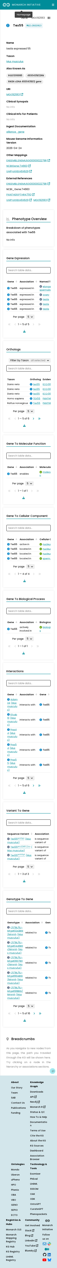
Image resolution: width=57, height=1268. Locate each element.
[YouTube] (44, 1259)
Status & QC (37, 1112)
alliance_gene (15, 132)
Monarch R (36, 1107)
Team (14, 1092)
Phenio (15, 1189)
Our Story (16, 1087)
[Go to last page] (38, 418)
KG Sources (37, 1145)
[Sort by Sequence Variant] (31, 833)
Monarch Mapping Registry (11, 1238)
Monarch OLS (13, 1229)
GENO (14, 1204)
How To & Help (38, 1117)
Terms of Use (37, 1130)
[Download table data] (23, 331)
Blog (28, 1235)
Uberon (15, 1174)
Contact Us (18, 1102)
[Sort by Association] (36, 281)
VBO (13, 1199)
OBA (13, 1194)
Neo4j (34, 1101)
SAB (13, 1097)
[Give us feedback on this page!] (52, 1071)
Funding (15, 1112)
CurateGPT (36, 1209)
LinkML (33, 1183)
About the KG (38, 1140)
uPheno (15, 1179)
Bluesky (29, 1250)
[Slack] (49, 1243)
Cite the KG (37, 1135)
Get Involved (32, 1225)
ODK (32, 1199)
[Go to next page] (33, 418)
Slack (28, 1230)
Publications (18, 1107)
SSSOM (34, 1188)
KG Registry (13, 1251)
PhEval (34, 1178)
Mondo (15, 1169)
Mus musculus (14, 61)
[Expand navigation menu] (53, 5)
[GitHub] (44, 1254)
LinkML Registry (11, 1258)
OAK (32, 1194)
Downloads (36, 1091)
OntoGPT (35, 1204)
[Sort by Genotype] (21, 922)
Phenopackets (38, 1214)
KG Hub (10, 1246)
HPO (13, 1184)
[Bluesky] (49, 1259)
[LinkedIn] (49, 1254)
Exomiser (35, 1173)
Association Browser (37, 1157)
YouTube (30, 1245)
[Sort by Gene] (16, 281)
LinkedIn (30, 1240)
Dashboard (36, 1150)
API (32, 1096)
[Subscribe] (44, 1243)
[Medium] (47, 1248)
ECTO (14, 1215)
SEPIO (14, 1210)
